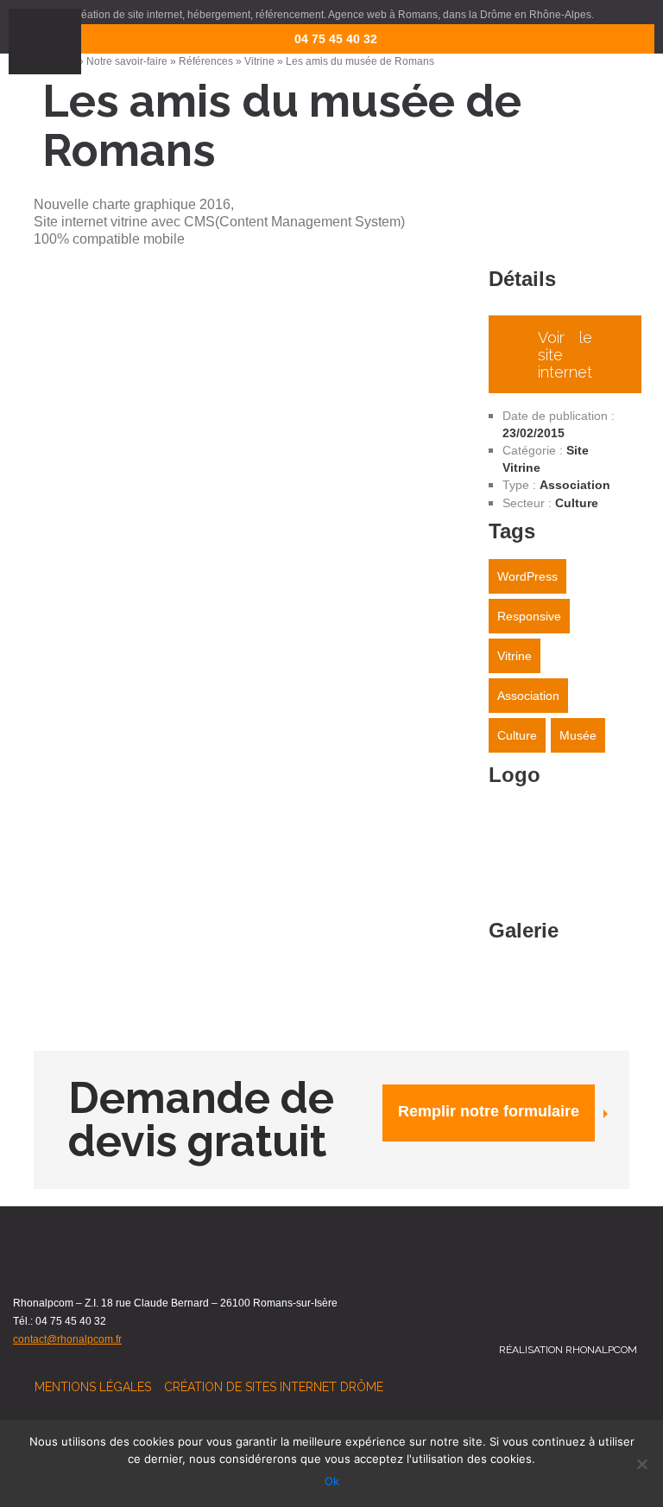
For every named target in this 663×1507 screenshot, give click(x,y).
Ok (332, 1481)
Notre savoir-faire (126, 61)
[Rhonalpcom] (559, 34)
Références (206, 61)
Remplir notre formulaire (488, 1111)
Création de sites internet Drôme (273, 1387)
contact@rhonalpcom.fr (67, 1339)
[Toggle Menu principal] (45, 41)
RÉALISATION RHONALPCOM (568, 1350)
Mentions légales (93, 1387)
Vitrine (259, 61)
